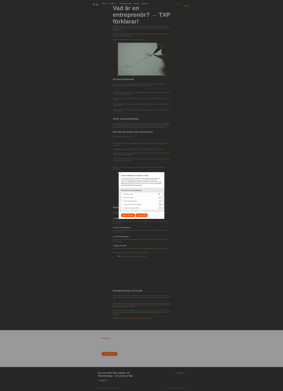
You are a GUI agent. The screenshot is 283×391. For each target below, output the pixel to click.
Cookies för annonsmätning (130, 201)
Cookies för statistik (128, 197)
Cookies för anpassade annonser (131, 208)
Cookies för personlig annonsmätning (132, 204)
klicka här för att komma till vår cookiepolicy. (131, 185)
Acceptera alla (142, 215)
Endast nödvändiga (128, 215)
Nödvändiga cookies (128, 194)
